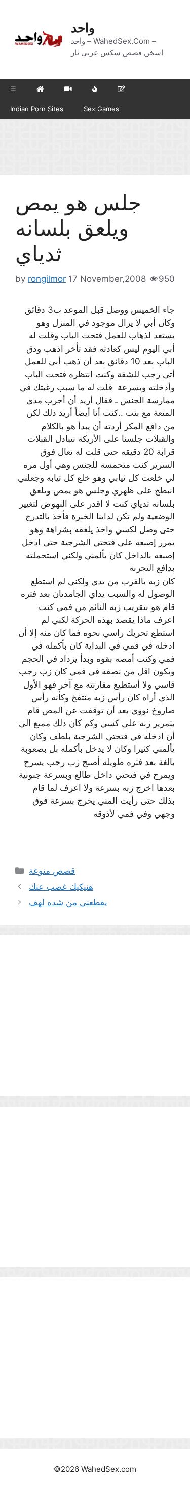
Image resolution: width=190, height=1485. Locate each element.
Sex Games (101, 109)
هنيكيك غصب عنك (61, 887)
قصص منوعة (52, 871)
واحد (83, 27)
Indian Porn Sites (36, 109)
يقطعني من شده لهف (68, 902)
